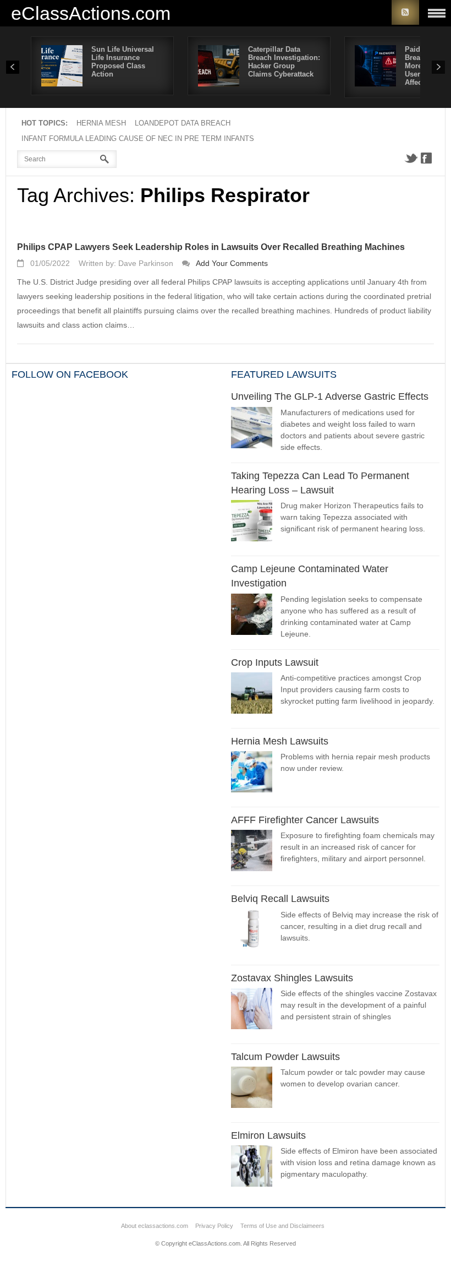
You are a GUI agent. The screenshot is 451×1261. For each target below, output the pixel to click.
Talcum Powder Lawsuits (285, 1056)
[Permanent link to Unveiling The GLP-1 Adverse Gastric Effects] (251, 429)
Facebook (426, 158)
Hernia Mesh (101, 123)
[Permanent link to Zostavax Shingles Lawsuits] (251, 1010)
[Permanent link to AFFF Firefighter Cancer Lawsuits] (251, 852)
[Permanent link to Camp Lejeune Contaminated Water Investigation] (251, 616)
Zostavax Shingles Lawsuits (292, 977)
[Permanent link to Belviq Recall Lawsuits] (251, 931)
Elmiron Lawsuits (268, 1135)
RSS (405, 12)
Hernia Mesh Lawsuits (279, 741)
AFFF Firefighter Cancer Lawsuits (305, 819)
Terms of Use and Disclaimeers (282, 1225)
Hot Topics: (44, 123)
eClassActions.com (90, 13)
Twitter (411, 158)
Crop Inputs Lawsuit (274, 662)
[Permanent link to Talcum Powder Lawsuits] (251, 1089)
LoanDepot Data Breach (182, 123)
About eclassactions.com (154, 1225)
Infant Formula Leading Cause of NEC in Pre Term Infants (137, 138)
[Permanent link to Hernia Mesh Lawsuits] (251, 773)
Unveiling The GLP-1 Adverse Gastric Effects (329, 396)
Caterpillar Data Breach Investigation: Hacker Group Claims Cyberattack (284, 61)
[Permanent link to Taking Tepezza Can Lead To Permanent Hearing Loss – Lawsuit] (251, 522)
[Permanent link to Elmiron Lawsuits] (251, 1167)
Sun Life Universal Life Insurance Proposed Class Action (122, 61)
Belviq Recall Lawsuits (280, 898)
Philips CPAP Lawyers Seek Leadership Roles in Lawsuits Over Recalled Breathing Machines (211, 247)
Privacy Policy (214, 1225)
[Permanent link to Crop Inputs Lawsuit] (251, 694)
